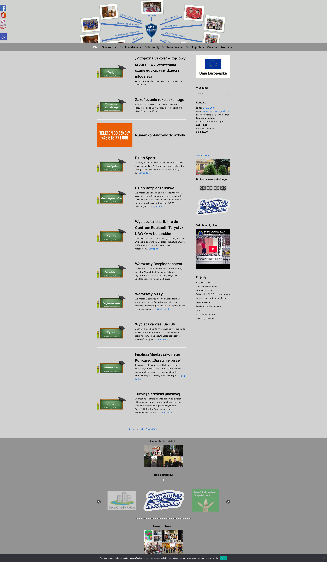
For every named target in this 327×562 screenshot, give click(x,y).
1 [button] (137, 518)
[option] (122, 500)
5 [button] (146, 518)
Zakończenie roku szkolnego (159, 99)
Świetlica (213, 47)
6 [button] (148, 518)
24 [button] (190, 518)
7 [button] (151, 518)
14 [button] (167, 518)
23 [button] (187, 518)
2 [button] (139, 518)
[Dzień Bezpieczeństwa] (114, 198)
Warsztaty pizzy (149, 294)
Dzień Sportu (146, 158)
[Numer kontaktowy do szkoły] (114, 135)
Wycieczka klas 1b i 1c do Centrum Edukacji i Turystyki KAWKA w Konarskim (159, 227)
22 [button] (185, 518)
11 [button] (160, 518)
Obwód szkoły (203, 155)
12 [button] (162, 518)
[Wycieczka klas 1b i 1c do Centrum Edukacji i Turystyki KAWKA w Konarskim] (114, 236)
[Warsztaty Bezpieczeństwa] (114, 272)
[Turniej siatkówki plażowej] (114, 404)
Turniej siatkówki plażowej (157, 394)
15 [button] (169, 518)
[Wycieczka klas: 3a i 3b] (114, 332)
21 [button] (183, 518)
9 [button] (155, 518)
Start (96, 47)
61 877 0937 (209, 108)
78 (142, 429)
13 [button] (164, 518)
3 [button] (141, 518)
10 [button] (158, 518)
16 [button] (171, 518)
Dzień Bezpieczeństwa (154, 188)
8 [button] (153, 518)
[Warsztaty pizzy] (114, 302)
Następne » (151, 429)
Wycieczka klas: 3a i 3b (155, 324)
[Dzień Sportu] (114, 166)
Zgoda (223, 558)
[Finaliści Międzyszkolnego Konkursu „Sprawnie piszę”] (114, 367)
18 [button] (176, 518)
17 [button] (174, 518)
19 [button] (178, 518)
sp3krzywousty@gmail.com (216, 111)
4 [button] (144, 518)
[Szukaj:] (213, 93)
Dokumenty (152, 47)
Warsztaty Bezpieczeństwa (158, 264)
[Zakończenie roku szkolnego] (114, 106)
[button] (3, 36)
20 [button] (181, 518)
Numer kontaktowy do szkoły (160, 135)
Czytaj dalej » (145, 173)
